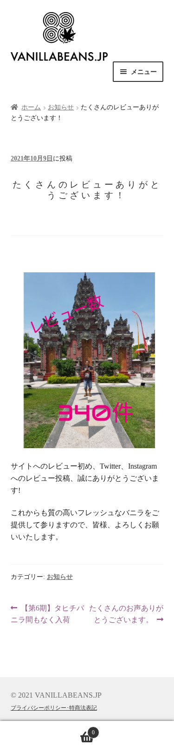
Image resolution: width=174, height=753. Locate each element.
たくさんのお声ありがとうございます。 (126, 615)
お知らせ (61, 107)
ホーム (31, 107)
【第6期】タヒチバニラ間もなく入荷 (47, 615)
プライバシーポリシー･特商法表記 (54, 708)
